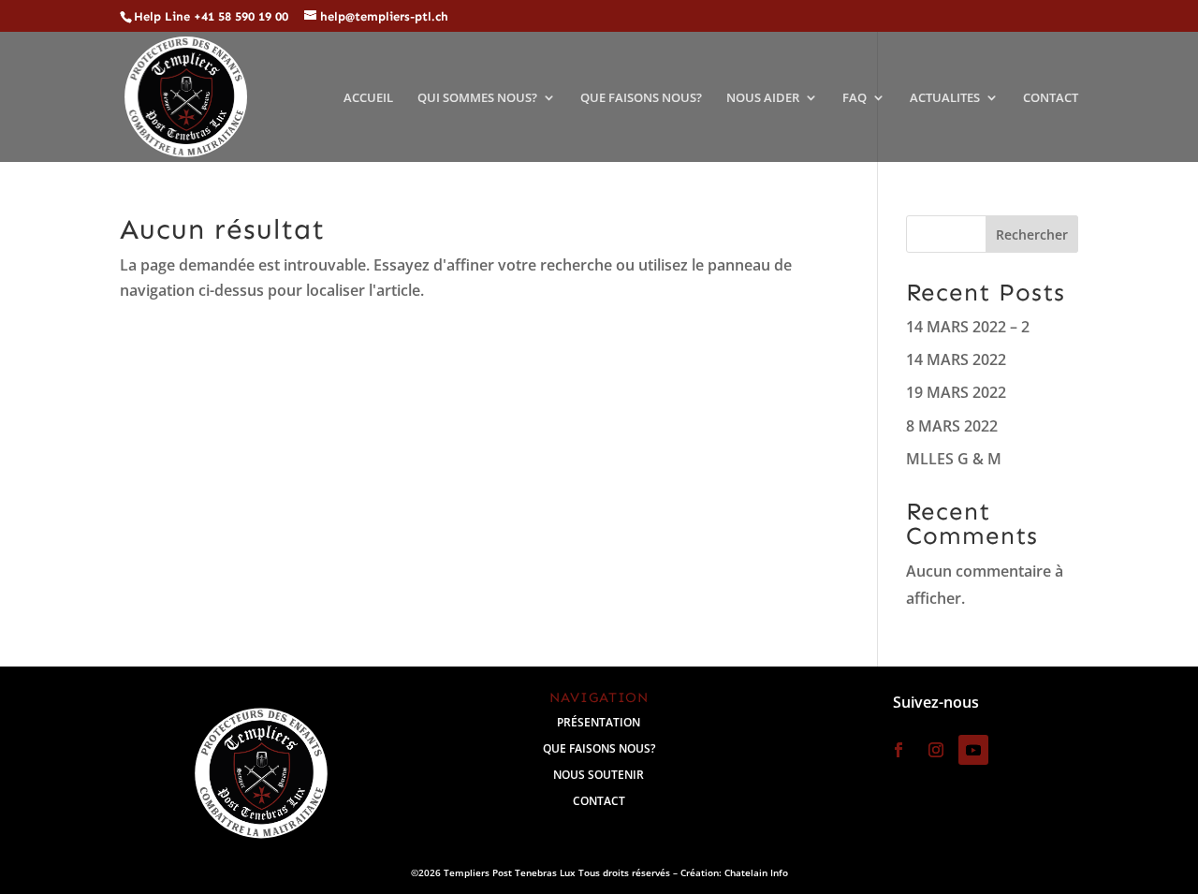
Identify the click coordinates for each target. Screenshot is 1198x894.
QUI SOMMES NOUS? (477, 97)
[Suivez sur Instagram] (936, 750)
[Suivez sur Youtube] (973, 750)
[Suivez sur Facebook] (898, 750)
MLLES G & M (953, 458)
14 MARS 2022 (956, 359)
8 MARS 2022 (952, 426)
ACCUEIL (368, 97)
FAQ (854, 97)
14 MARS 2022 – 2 (968, 326)
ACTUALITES (945, 97)
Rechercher (1032, 234)
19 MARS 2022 (956, 392)
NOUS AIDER (762, 97)
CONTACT (1050, 97)
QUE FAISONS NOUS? (641, 97)
